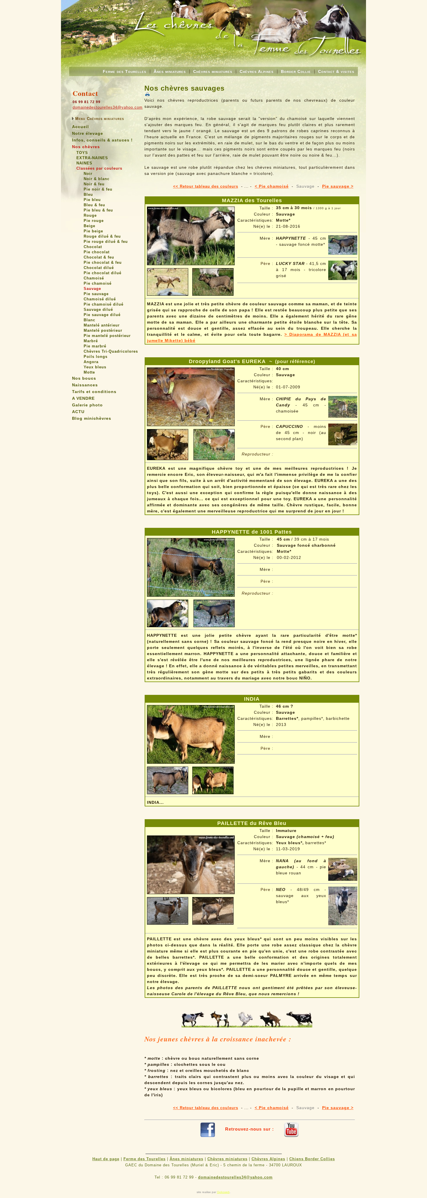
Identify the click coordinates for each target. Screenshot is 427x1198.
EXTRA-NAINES (92, 158)
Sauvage (92, 288)
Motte (89, 372)
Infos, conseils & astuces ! (102, 140)
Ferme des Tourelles (124, 71)
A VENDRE (83, 398)
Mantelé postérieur (103, 330)
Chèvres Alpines (257, 71)
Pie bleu (92, 200)
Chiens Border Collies (312, 1159)
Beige (89, 226)
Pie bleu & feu (98, 210)
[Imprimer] (147, 94)
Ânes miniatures (170, 71)
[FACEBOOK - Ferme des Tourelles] (207, 1129)
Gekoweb (223, 1192)
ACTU (78, 411)
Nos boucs (84, 378)
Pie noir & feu (98, 189)
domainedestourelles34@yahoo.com (108, 107)
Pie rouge (94, 220)
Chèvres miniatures (212, 71)
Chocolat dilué (99, 268)
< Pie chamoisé (272, 186)
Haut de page (105, 1159)
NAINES (84, 163)
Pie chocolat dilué (102, 273)
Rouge (90, 215)
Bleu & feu (94, 205)
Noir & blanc (97, 179)
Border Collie (296, 71)
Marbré (91, 341)
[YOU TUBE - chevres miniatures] (291, 1129)
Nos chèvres (86, 146)
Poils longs (95, 356)
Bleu (88, 194)
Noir (88, 173)
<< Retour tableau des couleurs (205, 186)
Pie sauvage (96, 294)
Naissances (85, 385)
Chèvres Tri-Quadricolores (111, 351)
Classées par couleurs (99, 168)
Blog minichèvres (91, 418)
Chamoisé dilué (100, 299)
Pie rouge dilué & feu (106, 241)
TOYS (82, 152)
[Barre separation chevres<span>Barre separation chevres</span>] (247, 1026)
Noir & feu (94, 184)
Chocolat (93, 247)
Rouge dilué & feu (102, 236)
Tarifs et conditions (94, 391)
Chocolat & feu (99, 257)
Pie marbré (95, 346)
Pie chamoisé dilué (103, 304)
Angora (91, 362)
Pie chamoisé (98, 283)
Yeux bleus (95, 367)
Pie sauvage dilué (102, 315)
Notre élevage (87, 133)
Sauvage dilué (98, 309)
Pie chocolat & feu (103, 262)
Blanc (89, 320)
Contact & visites (336, 71)
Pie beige (93, 231)
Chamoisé (94, 278)
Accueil (80, 126)
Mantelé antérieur (102, 325)
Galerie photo (87, 405)
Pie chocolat (97, 252)
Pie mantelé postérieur (107, 335)
